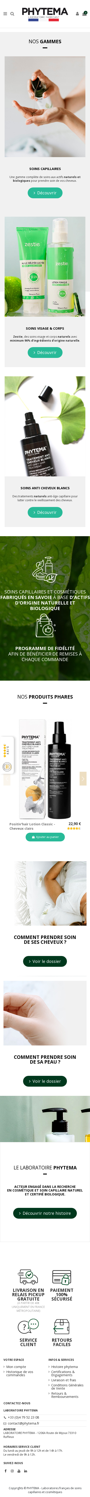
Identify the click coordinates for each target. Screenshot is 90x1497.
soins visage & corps (45, 328)
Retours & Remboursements (64, 1395)
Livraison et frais (63, 1380)
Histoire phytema (64, 1366)
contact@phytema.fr (23, 1423)
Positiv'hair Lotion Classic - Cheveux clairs (32, 826)
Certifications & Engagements (63, 1373)
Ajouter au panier (47, 837)
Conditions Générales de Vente (67, 1387)
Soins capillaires (45, 169)
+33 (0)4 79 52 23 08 (23, 1417)
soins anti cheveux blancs (45, 488)
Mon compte (16, 1366)
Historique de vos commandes (19, 1373)
